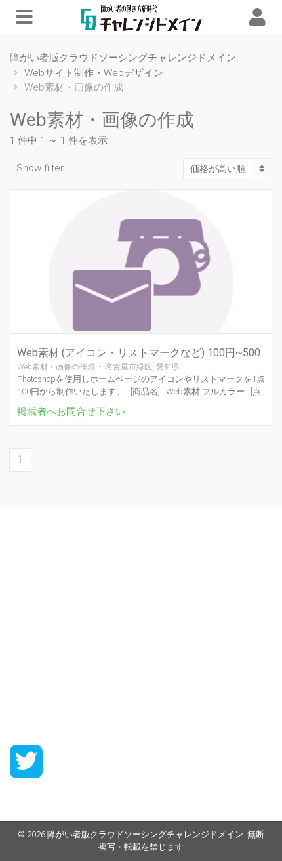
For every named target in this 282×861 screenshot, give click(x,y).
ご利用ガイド (37, 567)
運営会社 (28, 691)
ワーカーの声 (37, 585)
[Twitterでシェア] (26, 761)
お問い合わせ (37, 709)
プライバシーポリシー (56, 672)
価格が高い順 (217, 168)
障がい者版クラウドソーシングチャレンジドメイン (145, 834)
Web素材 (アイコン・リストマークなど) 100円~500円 (138, 358)
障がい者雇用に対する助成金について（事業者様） (115, 654)
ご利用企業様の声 (46, 603)
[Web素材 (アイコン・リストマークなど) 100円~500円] (141, 282)
